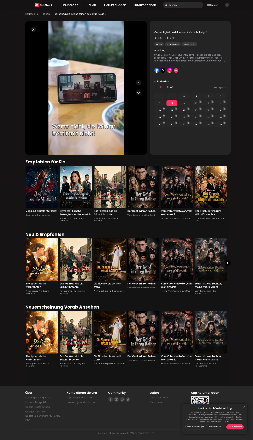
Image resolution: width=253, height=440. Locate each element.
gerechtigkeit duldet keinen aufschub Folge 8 (80, 14)
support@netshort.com (80, 397)
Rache (159, 44)
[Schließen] (244, 407)
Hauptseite (31, 14)
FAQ (27, 420)
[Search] (166, 5)
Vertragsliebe (32, 291)
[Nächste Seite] (228, 263)
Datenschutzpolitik (36, 402)
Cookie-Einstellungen (194, 427)
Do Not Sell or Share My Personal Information (43, 416)
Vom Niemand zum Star (138, 215)
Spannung (31, 215)
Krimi (152, 215)
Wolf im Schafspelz (102, 291)
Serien (46, 14)
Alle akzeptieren (235, 427)
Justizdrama (189, 44)
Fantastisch (200, 218)
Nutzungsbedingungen (38, 397)
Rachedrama (173, 44)
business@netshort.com (81, 402)
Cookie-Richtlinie (222, 422)
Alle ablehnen (215, 427)
